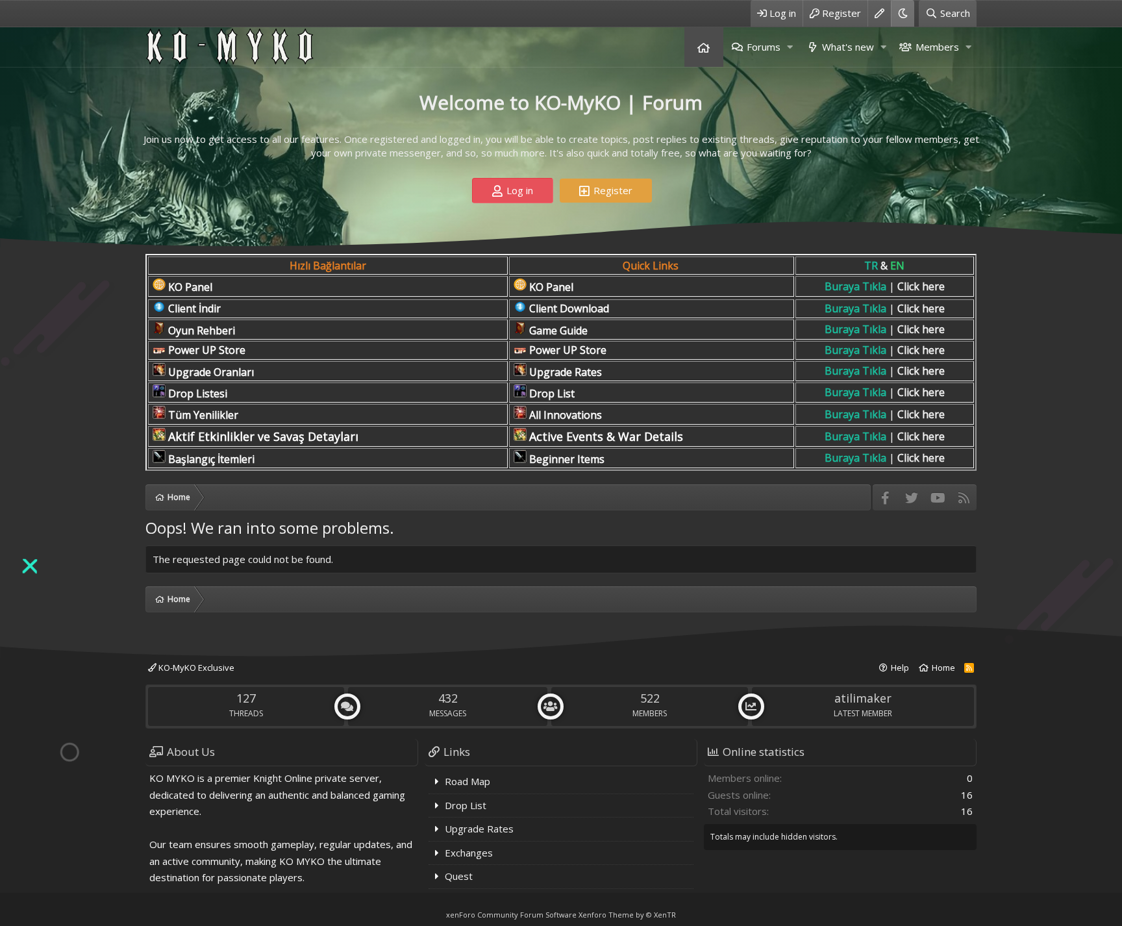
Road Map (467, 781)
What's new (848, 46)
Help (900, 667)
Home (703, 47)
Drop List (465, 805)
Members (937, 46)
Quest (459, 876)
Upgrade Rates (479, 828)
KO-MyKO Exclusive (195, 667)
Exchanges (469, 852)
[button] (789, 47)
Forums (763, 46)
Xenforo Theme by (627, 915)
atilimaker (862, 698)
